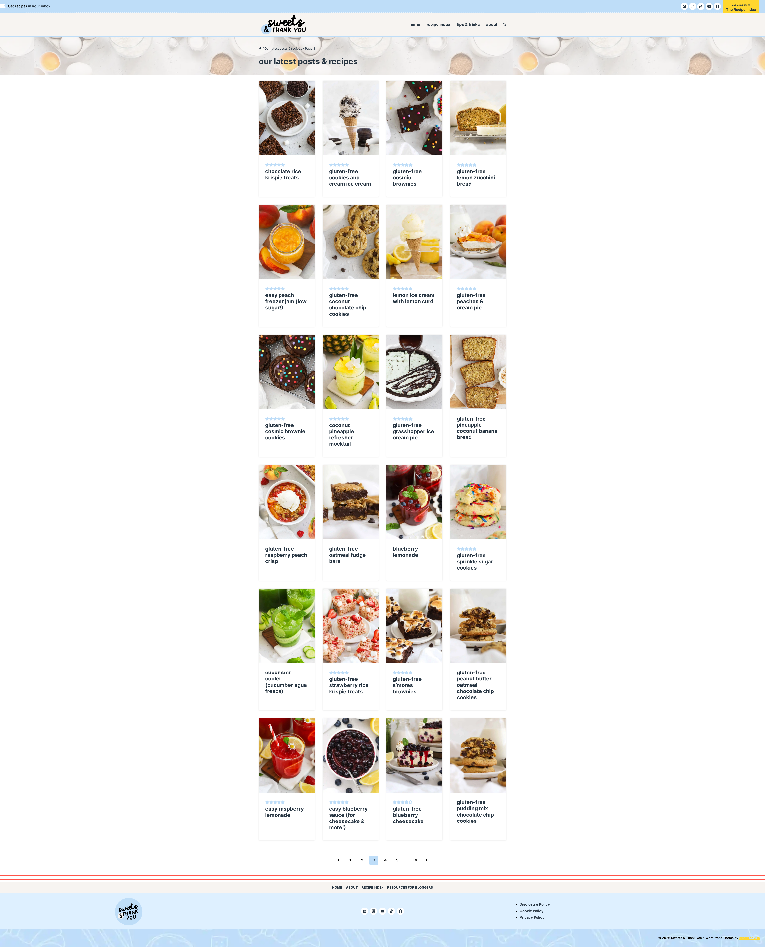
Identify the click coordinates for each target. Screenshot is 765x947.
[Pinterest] (684, 6)
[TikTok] (700, 6)
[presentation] (287, 118)
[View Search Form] (504, 24)
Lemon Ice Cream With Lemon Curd (413, 298)
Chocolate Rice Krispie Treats (283, 174)
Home (414, 24)
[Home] (260, 48)
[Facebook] (717, 6)
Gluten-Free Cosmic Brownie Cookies (285, 431)
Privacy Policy (532, 917)
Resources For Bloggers (410, 887)
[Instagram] (692, 6)
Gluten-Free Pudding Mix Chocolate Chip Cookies (475, 811)
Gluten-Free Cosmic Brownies (407, 177)
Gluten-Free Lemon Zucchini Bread (476, 177)
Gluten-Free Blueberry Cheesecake (408, 815)
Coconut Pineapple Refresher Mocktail (341, 434)
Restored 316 (749, 938)
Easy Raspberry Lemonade (284, 812)
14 (415, 860)
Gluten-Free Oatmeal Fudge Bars (347, 555)
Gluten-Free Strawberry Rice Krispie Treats (349, 685)
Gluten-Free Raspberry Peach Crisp (286, 555)
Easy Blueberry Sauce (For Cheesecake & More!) (348, 818)
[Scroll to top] (758, 906)
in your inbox (39, 6)
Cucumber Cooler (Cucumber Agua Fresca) (286, 681)
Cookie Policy (532, 911)
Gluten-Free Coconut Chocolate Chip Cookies (347, 304)
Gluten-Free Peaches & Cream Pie (471, 301)
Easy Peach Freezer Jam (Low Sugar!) (286, 301)
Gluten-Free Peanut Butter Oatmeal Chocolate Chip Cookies (475, 684)
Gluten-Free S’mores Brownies (407, 685)
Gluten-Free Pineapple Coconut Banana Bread (477, 428)
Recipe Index (438, 24)
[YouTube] (709, 6)
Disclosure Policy (535, 904)
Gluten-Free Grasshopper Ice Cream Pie (413, 431)
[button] (267, 165)
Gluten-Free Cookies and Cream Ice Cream (350, 177)
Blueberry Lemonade (405, 552)
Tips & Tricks (468, 24)
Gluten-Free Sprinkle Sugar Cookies (475, 561)
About (491, 24)
